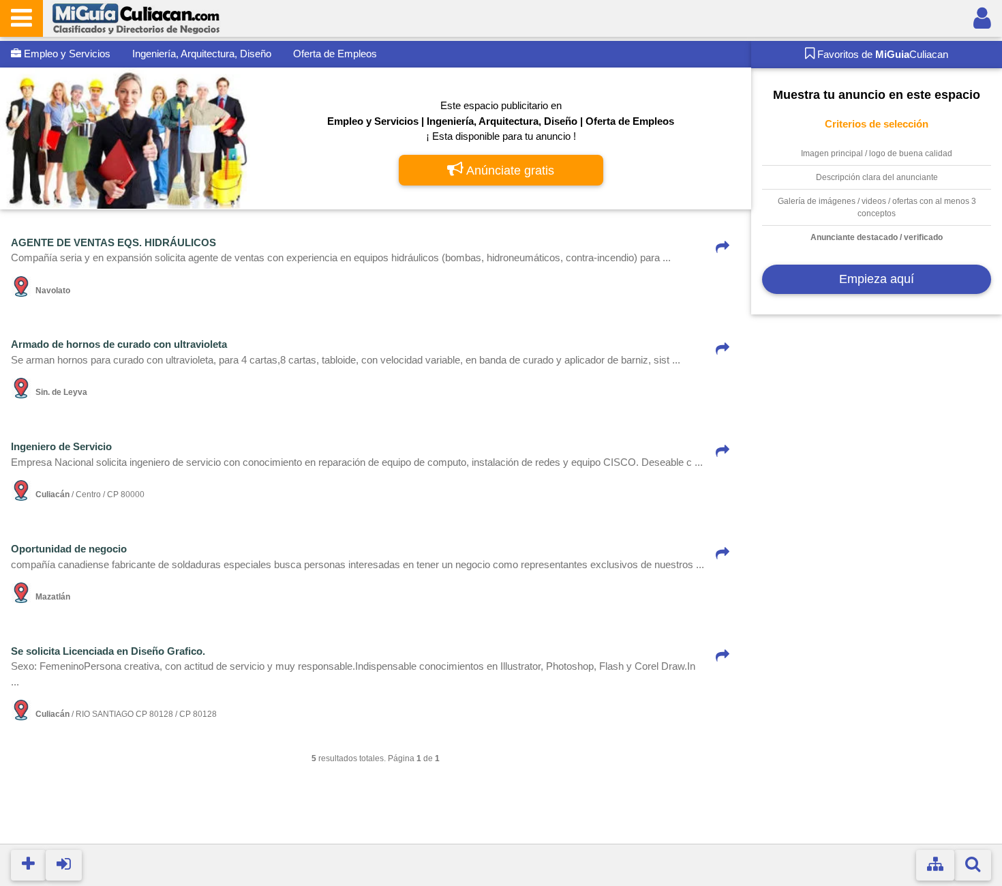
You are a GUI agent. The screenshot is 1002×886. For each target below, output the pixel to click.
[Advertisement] (876, 476)
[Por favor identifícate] (982, 18)
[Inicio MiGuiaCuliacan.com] (135, 18)
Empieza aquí (876, 279)
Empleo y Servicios (65, 53)
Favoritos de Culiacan (881, 54)
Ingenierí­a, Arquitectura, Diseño (201, 53)
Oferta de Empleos (335, 53)
